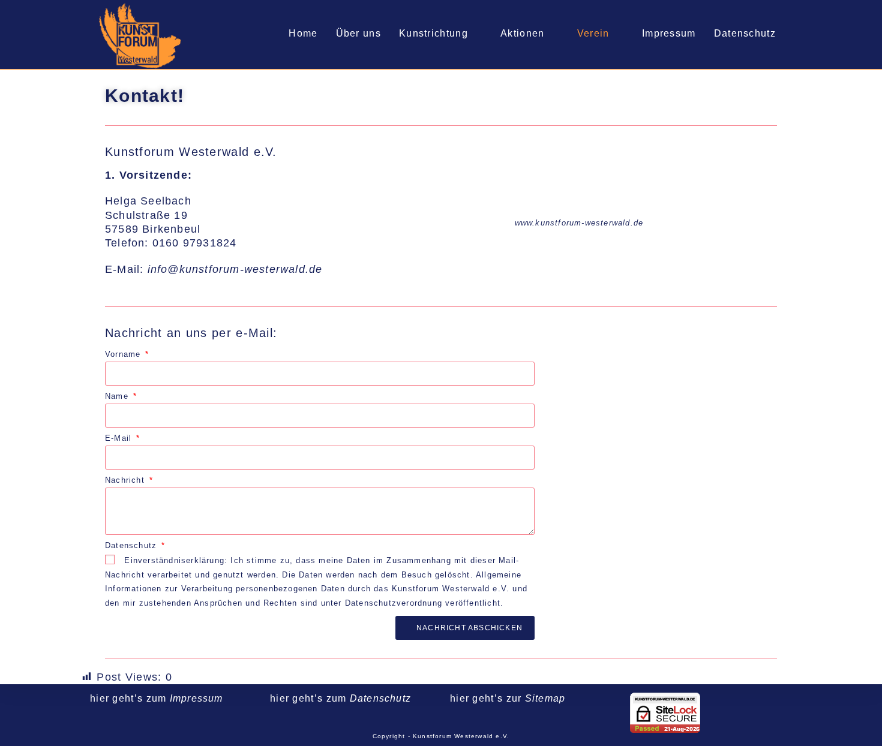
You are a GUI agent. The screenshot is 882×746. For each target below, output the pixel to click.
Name (118, 396)
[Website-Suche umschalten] (797, 33)
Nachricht (126, 480)
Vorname (124, 354)
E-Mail (119, 438)
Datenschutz (132, 545)
